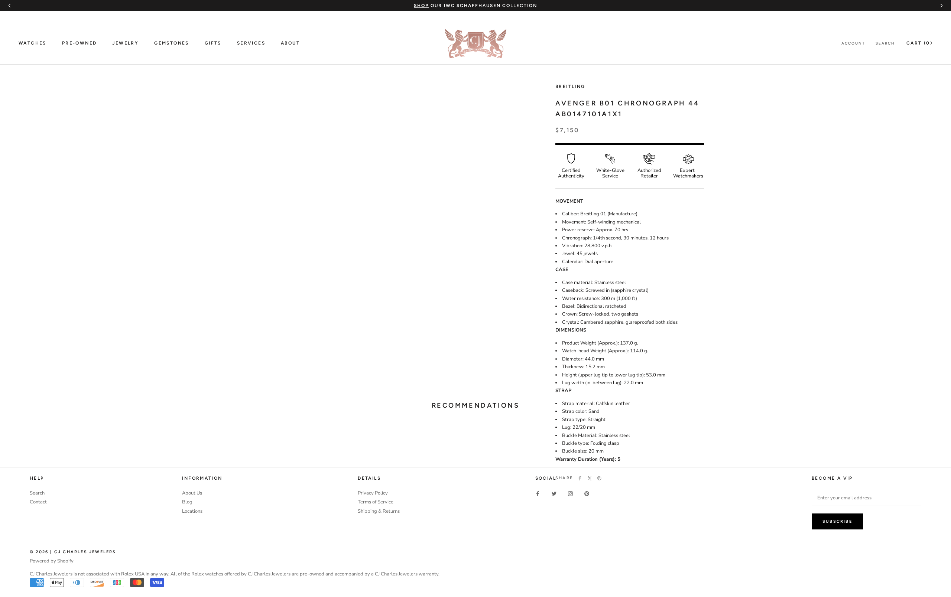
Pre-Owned (79, 43)
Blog (187, 502)
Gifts (213, 43)
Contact (38, 502)
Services (251, 43)
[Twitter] (589, 478)
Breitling (570, 86)
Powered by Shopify (52, 561)
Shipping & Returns (379, 511)
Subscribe (837, 521)
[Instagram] (570, 494)
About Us (192, 493)
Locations (192, 511)
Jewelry (125, 43)
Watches (32, 43)
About (290, 43)
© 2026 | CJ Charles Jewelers (73, 551)
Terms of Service (375, 502)
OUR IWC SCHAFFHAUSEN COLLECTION (475, 5)
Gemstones (171, 43)
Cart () (919, 43)
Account (853, 43)
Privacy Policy (373, 493)
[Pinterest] (599, 478)
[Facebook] (580, 478)
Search (885, 43)
